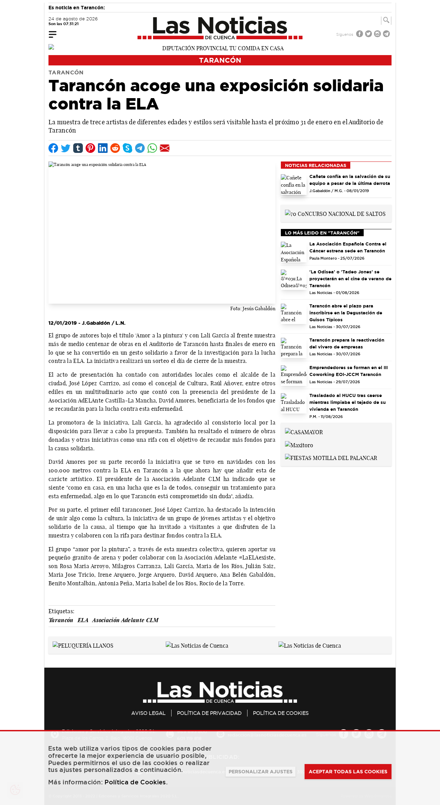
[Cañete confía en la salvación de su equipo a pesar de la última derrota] (294, 184)
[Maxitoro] (299, 444)
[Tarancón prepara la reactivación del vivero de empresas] (294, 348)
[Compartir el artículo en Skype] (127, 148)
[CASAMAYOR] (304, 431)
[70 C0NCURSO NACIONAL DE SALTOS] (335, 213)
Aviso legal (148, 713)
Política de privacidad (209, 713)
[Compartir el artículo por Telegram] (140, 148)
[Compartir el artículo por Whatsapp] (152, 148)
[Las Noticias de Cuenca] (220, 28)
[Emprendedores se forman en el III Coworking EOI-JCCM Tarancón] (294, 375)
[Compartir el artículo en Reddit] (115, 148)
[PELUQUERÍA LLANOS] (83, 644)
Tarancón (220, 60)
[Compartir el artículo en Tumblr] (78, 148)
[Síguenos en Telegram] (387, 34)
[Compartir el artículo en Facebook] (53, 148)
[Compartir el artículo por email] (164, 148)
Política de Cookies (281, 713)
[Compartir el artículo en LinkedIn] (103, 148)
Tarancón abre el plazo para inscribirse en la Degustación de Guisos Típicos (345, 312)
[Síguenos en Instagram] (378, 34)
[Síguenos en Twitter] (369, 34)
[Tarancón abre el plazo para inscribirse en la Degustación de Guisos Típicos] (294, 314)
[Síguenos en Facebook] (360, 34)
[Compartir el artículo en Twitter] (65, 148)
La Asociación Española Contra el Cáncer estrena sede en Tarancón (347, 247)
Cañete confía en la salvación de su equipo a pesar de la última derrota (349, 180)
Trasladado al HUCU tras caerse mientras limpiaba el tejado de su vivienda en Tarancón (347, 402)
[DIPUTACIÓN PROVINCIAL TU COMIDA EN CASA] (220, 47)
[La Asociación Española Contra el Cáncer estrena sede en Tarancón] (294, 252)
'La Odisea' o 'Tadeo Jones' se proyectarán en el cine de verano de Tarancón (350, 278)
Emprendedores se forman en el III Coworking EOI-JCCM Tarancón (348, 371)
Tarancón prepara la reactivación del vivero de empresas (346, 343)
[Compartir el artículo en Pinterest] (90, 148)
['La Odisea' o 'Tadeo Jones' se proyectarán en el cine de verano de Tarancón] (294, 280)
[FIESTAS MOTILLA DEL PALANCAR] (331, 457)
